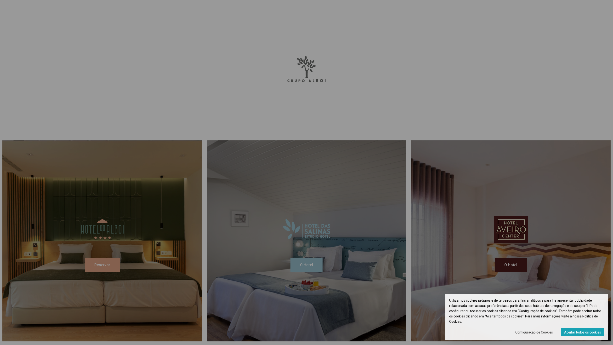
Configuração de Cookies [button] (534, 332)
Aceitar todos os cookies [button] (582, 332)
